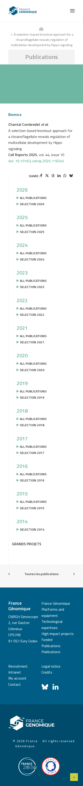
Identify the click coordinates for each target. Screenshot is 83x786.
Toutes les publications (41, 573)
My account (17, 678)
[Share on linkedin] (59, 175)
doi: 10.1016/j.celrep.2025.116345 (36, 161)
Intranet (14, 672)
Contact (14, 684)
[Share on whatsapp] (65, 175)
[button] (72, 11)
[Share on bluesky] (71, 175)
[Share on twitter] (47, 175)
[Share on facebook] (41, 175)
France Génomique (56, 603)
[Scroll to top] (74, 776)
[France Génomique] (22, 10)
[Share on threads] (53, 175)
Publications (51, 646)
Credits (47, 672)
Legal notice (51, 666)
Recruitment (18, 666)
